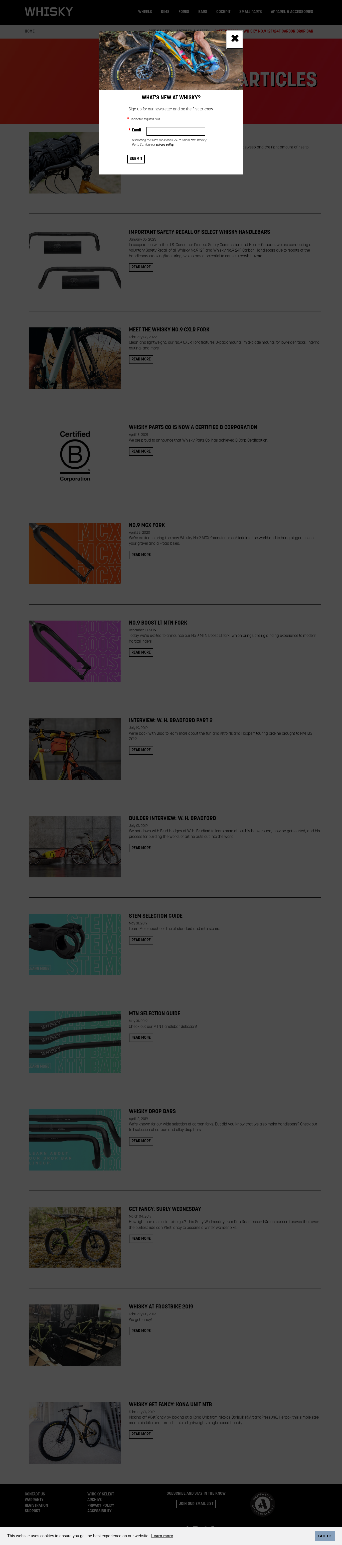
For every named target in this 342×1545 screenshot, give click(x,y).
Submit (136, 159)
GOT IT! (324, 1536)
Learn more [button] (162, 1536)
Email (134, 130)
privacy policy (165, 144)
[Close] (235, 39)
